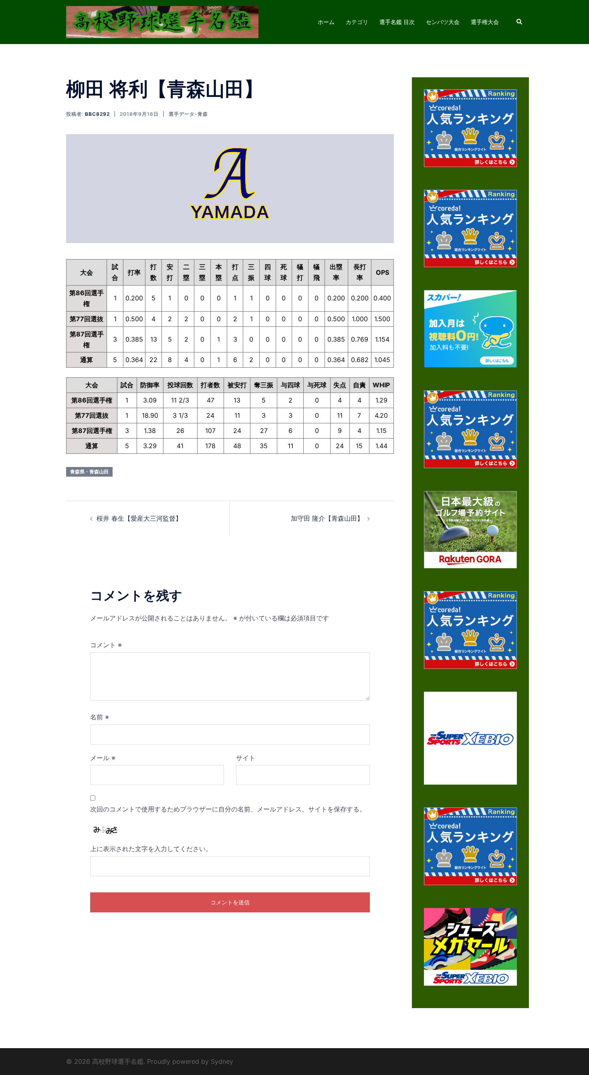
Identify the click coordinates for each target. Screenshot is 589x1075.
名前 (99, 717)
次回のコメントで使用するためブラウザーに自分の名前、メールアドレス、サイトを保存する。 (228, 809)
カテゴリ (357, 21)
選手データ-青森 (188, 114)
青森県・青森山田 (89, 472)
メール (102, 758)
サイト (245, 758)
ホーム (326, 21)
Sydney (222, 1061)
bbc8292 (97, 114)
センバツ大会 (443, 21)
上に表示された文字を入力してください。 (151, 849)
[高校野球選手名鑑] (162, 21)
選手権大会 (485, 21)
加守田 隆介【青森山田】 (327, 518)
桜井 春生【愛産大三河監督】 (139, 518)
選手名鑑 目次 (397, 21)
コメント (106, 645)
